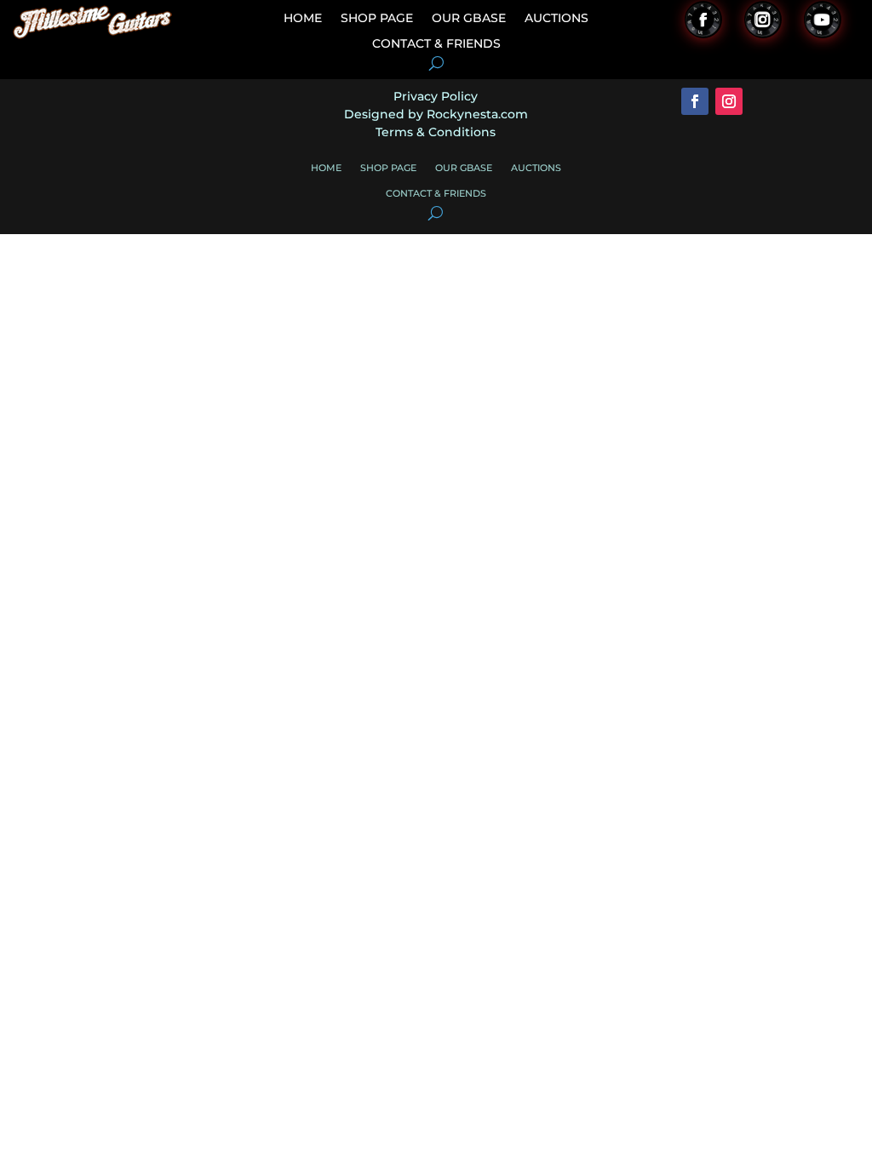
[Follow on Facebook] (703, 19)
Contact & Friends (436, 44)
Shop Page (377, 19)
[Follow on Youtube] (822, 19)
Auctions (556, 19)
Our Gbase (469, 19)
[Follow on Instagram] (763, 19)
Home (303, 19)
